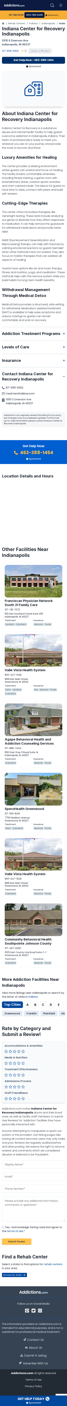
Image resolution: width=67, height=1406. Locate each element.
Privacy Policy (33, 1386)
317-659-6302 (10, 51)
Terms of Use (33, 1380)
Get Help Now (16, 15)
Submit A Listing (35, 1356)
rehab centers (53, 1264)
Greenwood (12, 1013)
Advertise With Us (35, 1363)
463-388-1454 (36, 452)
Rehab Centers (16, 23)
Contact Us (35, 1340)
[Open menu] (61, 5)
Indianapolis (48, 23)
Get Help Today (31, 1398)
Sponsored (53, 15)
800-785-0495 (34, 15)
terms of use (15, 1231)
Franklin (32, 1013)
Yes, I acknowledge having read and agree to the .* (32, 1229)
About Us (35, 1348)
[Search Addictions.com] (52, 5)
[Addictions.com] (3, 23)
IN (20, 44)
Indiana (33, 23)
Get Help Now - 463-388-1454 (33, 60)
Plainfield (49, 1013)
